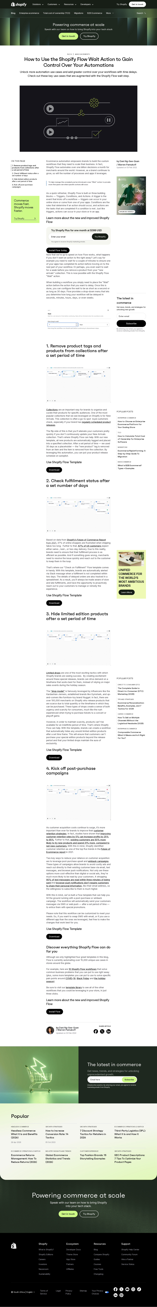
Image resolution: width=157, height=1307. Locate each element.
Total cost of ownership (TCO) (56, 13)
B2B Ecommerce (94, 13)
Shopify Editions (46, 1254)
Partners (70, 1264)
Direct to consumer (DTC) (129, 685)
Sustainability (44, 1274)
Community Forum (129, 1254)
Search (140, 13)
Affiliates (70, 1269)
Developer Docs (73, 1249)
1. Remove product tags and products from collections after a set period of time (25, 167)
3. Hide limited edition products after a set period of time (24, 180)
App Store (70, 1259)
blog (69, 54)
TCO (119, 432)
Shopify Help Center (130, 1249)
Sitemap (83, 1291)
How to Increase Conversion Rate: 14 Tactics (57, 1134)
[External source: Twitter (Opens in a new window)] (102, 1031)
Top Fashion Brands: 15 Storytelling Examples (93, 1157)
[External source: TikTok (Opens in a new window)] (139, 1289)
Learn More (126, 592)
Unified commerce (125, 714)
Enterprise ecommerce (29, 13)
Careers (42, 1259)
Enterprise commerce (127, 418)
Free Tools (98, 1269)
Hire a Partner (127, 1259)
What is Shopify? (46, 1249)
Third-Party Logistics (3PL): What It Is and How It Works (130, 1134)
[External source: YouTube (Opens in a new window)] (127, 1289)
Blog (13, 13)
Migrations (78, 13)
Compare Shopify (101, 1254)
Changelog (98, 1274)
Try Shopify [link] (100, 236)
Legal (58, 1291)
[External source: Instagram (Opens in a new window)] (133, 1289)
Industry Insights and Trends (58, 1151)
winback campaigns (98, 861)
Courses (97, 1264)
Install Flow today (58, 250)
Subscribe (131, 323)
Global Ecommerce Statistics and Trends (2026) (58, 1159)
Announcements (82, 54)
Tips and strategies (126, 699)
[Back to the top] (13, 1246)
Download (54, 470)
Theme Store (72, 1254)
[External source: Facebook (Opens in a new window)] (96, 1031)
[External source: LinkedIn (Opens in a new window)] (108, 1031)
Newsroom (43, 1269)
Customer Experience (89, 1151)
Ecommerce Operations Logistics (129, 1127)
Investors (43, 1264)
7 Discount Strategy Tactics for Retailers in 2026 (93, 1134)
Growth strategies (54, 1127)
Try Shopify (122, 4)
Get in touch (137, 4)
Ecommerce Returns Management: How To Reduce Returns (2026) (24, 1159)
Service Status (127, 1264)
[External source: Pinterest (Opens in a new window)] (121, 1295)
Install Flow (54, 1011)
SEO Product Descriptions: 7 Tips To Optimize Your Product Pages (129, 1159)
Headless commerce (20, 1127)
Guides (97, 1259)
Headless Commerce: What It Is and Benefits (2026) (24, 1134)
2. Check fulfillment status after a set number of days (25, 174)
